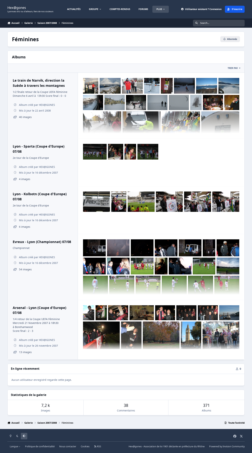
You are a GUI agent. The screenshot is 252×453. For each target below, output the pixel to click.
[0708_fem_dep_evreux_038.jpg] (148, 285)
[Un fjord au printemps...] (206, 86)
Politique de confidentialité (40, 446)
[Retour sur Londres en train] (118, 312)
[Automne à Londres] (161, 335)
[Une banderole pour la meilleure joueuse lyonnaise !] (96, 202)
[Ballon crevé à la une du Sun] (88, 312)
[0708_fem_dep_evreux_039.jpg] (174, 285)
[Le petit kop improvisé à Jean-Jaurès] (197, 202)
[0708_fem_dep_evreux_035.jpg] (226, 285)
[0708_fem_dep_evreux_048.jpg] (118, 266)
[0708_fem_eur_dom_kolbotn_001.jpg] (169, 202)
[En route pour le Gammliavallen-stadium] (102, 125)
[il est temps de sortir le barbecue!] (209, 247)
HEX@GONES (47, 105)
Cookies (85, 446)
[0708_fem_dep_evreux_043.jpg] (142, 266)
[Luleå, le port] (179, 102)
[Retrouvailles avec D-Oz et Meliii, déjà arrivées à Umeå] (213, 102)
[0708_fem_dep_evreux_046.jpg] (228, 247)
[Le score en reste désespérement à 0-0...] (220, 125)
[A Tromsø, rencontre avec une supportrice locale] (132, 86)
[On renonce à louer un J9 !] (136, 102)
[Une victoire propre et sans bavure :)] (165, 312)
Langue (14, 446)
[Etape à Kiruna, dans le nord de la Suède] (114, 102)
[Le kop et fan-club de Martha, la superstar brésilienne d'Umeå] (181, 125)
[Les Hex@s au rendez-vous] (115, 152)
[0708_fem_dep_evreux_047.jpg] (94, 266)
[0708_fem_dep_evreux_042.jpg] (95, 285)
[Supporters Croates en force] (221, 335)
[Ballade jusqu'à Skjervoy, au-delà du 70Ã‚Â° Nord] (110, 86)
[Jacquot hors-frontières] (231, 102)
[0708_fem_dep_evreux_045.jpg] (180, 266)
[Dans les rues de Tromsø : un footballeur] (151, 86)
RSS (98, 446)
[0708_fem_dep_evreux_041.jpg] (228, 266)
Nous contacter (67, 446)
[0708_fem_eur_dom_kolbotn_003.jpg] (225, 202)
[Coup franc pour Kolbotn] (141, 202)
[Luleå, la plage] (195, 102)
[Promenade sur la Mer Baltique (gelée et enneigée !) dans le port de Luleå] (157, 102)
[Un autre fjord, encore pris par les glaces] (228, 86)
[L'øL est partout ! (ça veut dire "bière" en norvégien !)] (167, 86)
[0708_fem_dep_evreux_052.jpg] (94, 247)
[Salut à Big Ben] (191, 335)
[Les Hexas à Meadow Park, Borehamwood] (101, 335)
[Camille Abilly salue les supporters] (131, 335)
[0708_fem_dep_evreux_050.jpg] (190, 247)
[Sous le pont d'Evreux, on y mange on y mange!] (142, 247)
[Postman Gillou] (101, 312)
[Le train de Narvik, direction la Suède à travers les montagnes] (93, 102)
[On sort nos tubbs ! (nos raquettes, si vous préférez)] (184, 86)
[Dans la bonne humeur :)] (130, 152)
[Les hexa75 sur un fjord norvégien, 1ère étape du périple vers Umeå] (90, 86)
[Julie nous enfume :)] (118, 247)
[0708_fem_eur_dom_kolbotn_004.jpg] (118, 202)
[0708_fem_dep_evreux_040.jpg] (204, 266)
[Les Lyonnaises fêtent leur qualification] (95, 152)
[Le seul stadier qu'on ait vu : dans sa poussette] (141, 125)
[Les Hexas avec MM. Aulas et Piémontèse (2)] (208, 312)
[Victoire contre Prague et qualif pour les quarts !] (147, 152)
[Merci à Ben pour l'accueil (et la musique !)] (142, 312)
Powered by (227, 446)
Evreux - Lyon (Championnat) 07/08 (42, 242)
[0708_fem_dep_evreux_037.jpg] (121, 285)
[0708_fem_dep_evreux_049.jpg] (166, 247)
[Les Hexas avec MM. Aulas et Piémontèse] (186, 312)
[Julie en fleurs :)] (161, 266)
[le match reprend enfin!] (200, 285)
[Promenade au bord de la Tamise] (229, 312)
